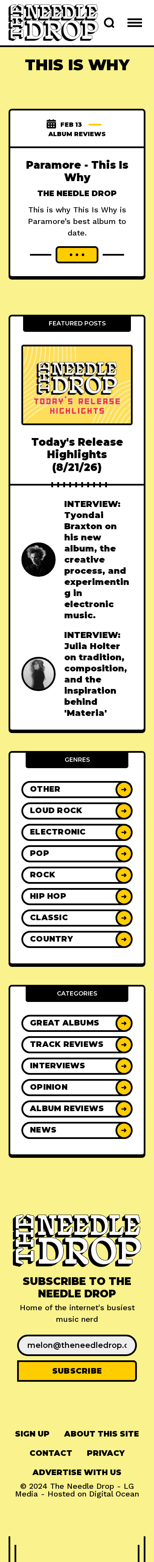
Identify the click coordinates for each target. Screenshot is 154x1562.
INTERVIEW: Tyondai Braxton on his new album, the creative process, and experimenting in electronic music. (96, 559)
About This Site (101, 1434)
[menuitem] (32, 1434)
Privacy (105, 1453)
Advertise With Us (77, 1472)
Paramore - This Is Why (77, 171)
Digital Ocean (114, 1493)
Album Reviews (77, 134)
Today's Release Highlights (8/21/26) (77, 455)
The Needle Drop (77, 193)
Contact (51, 1453)
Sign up (32, 1434)
